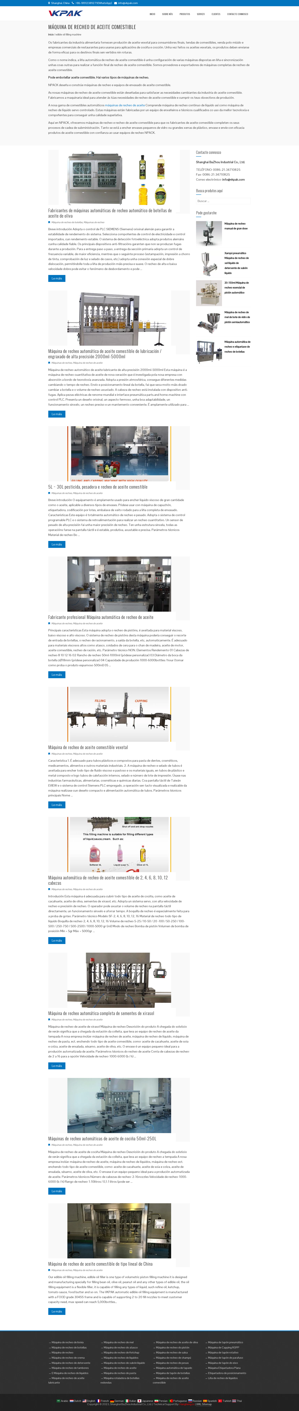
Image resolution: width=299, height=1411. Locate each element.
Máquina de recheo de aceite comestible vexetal (88, 747)
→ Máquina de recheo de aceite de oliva (175, 1342)
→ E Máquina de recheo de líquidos (68, 1373)
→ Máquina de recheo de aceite (119, 1368)
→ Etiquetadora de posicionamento (225, 1373)
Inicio (152, 14)
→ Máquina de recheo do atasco (119, 1347)
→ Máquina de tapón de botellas (171, 1373)
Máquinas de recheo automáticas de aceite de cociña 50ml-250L (102, 1138)
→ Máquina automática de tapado (172, 1368)
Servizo (201, 14)
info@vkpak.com (128, 3)
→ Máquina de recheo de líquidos (119, 1357)
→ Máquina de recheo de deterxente (69, 1363)
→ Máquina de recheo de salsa (170, 1352)
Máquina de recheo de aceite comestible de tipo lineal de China (100, 1263)
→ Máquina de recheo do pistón (171, 1347)
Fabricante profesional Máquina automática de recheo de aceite (100, 617)
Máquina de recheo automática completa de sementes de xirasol (101, 1013)
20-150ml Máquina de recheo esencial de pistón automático (237, 287)
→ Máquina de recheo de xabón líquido (123, 1363)
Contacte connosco (237, 14)
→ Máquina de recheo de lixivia (66, 1342)
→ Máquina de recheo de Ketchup (120, 1352)
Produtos (185, 14)
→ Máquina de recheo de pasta (118, 1373)
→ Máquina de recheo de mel (117, 1342)
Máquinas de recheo (94, 222)
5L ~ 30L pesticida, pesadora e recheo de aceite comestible (98, 486)
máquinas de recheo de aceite (125, 105)
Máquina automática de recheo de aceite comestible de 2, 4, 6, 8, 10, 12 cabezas (108, 880)
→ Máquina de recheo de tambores (68, 1368)
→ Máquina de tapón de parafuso (224, 1357)
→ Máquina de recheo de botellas (67, 1347)
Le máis (57, 278)
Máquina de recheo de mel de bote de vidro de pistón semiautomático (237, 317)
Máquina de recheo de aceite (87, 362)
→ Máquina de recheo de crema (66, 1357)
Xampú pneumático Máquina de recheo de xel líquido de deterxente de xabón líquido (237, 263)
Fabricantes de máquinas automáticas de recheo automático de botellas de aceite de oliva (110, 213)
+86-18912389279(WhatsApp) (93, 3)
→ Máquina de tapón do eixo (221, 1363)
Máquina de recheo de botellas (67, 222)
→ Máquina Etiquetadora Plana (223, 1368)
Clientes (216, 14)
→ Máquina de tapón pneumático (224, 1342)
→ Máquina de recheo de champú (172, 1357)
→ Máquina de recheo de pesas (171, 1363)
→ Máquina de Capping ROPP (222, 1347)
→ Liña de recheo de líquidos (221, 1378)
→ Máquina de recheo (60, 1352)
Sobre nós (167, 14)
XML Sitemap (204, 1404)
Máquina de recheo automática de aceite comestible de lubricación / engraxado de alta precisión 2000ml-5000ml (105, 354)
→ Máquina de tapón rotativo (221, 1352)
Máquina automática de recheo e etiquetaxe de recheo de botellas (238, 346)
